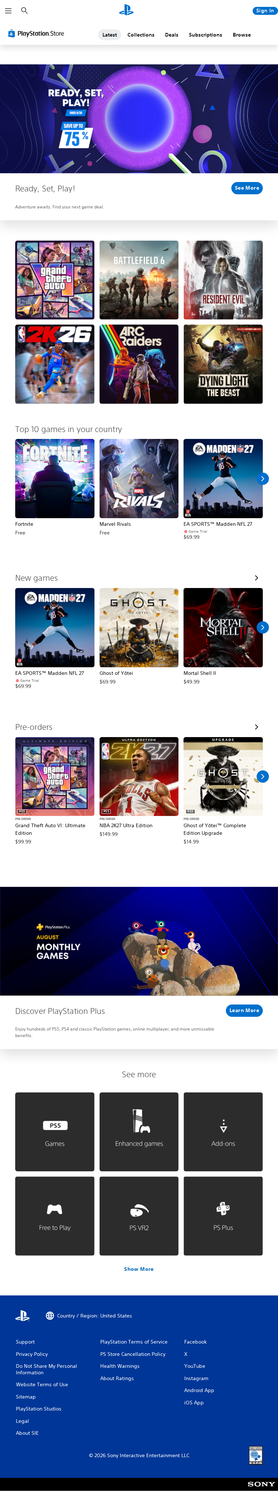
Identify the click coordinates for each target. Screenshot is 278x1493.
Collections (141, 34)
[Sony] (261, 1489)
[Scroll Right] (263, 479)
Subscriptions (205, 34)
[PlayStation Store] (38, 33)
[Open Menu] (8, 11)
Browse (242, 34)
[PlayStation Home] (126, 11)
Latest (109, 34)
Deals (171, 34)
